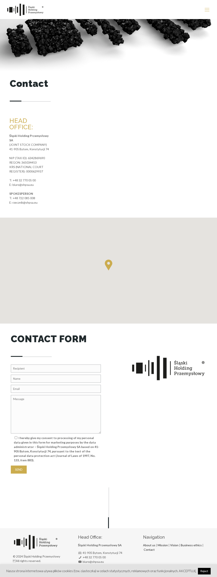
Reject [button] (204, 571)
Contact (149, 549)
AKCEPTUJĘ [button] (187, 571)
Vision (174, 545)
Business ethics (191, 545)
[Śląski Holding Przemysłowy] (25, 9)
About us (149, 545)
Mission (163, 545)
